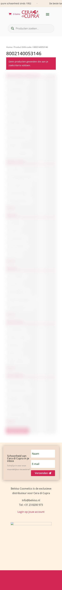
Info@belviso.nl (31, 500)
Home (9, 47)
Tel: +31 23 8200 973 (31, 505)
